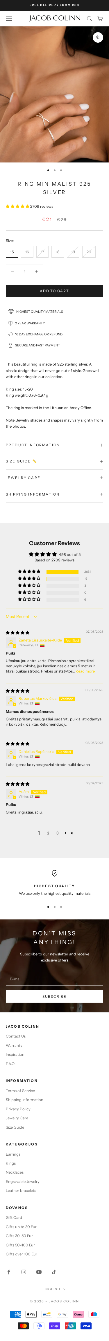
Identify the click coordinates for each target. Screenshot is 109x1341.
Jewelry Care (17, 1118)
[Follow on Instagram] (24, 1272)
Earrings (13, 1154)
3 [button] (57, 833)
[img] (17, 632)
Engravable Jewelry (23, 1181)
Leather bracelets (21, 1190)
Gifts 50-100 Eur (20, 1245)
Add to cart (54, 291)
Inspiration (15, 1054)
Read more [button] (85, 671)
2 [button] (48, 833)
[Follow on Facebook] (9, 1272)
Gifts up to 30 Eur (21, 1226)
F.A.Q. (10, 1063)
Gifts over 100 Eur (21, 1254)
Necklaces (15, 1172)
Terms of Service (20, 1090)
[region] (54, 883)
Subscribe (54, 996)
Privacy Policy (18, 1109)
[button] (18, 206)
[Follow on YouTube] (39, 1272)
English (51, 1289)
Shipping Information (24, 1099)
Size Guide (15, 1127)
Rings (11, 1163)
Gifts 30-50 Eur (19, 1235)
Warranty (14, 1045)
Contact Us (16, 1036)
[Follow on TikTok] (54, 1272)
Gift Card (14, 1217)
